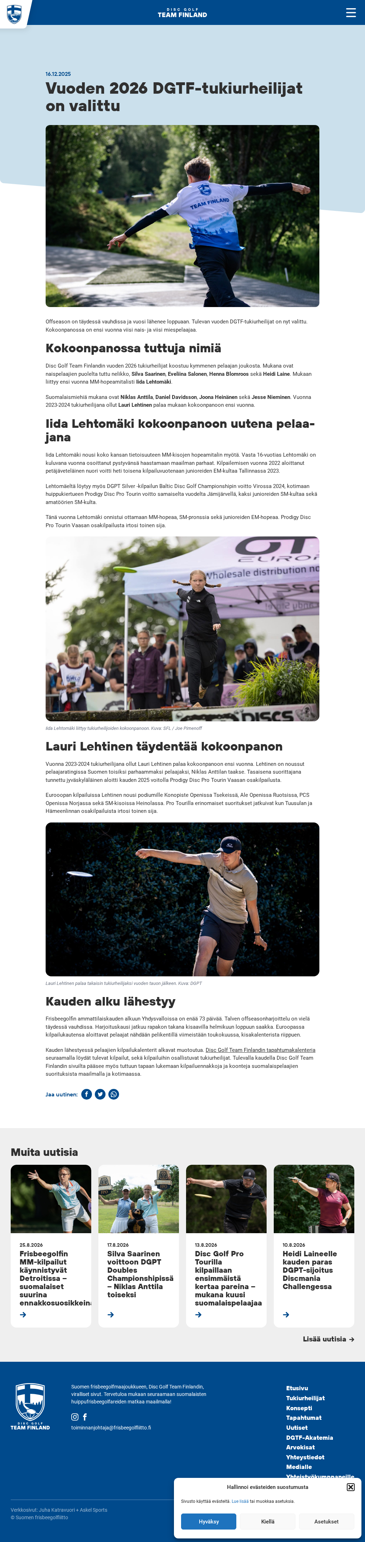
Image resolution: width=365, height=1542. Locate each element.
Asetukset (326, 1521)
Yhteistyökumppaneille (320, 1476)
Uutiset (297, 1427)
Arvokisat (300, 1447)
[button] (350, 1487)
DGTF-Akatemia (309, 1437)
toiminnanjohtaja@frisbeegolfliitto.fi (111, 1428)
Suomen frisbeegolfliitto (42, 1517)
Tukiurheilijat (305, 1398)
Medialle (299, 1466)
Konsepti (299, 1408)
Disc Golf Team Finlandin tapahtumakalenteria (260, 1050)
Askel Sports (93, 1510)
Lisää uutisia (325, 1338)
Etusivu (297, 1388)
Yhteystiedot (305, 1457)
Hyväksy (209, 1521)
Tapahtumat (304, 1417)
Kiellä (267, 1521)
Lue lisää (240, 1501)
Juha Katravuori (57, 1510)
